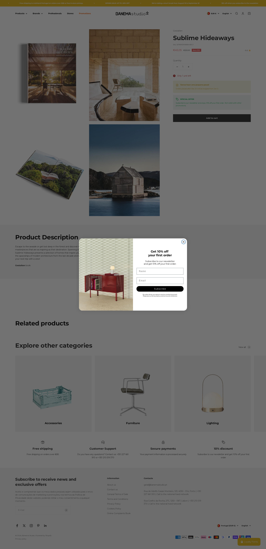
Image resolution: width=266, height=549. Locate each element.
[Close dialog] (183, 242)
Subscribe (160, 288)
